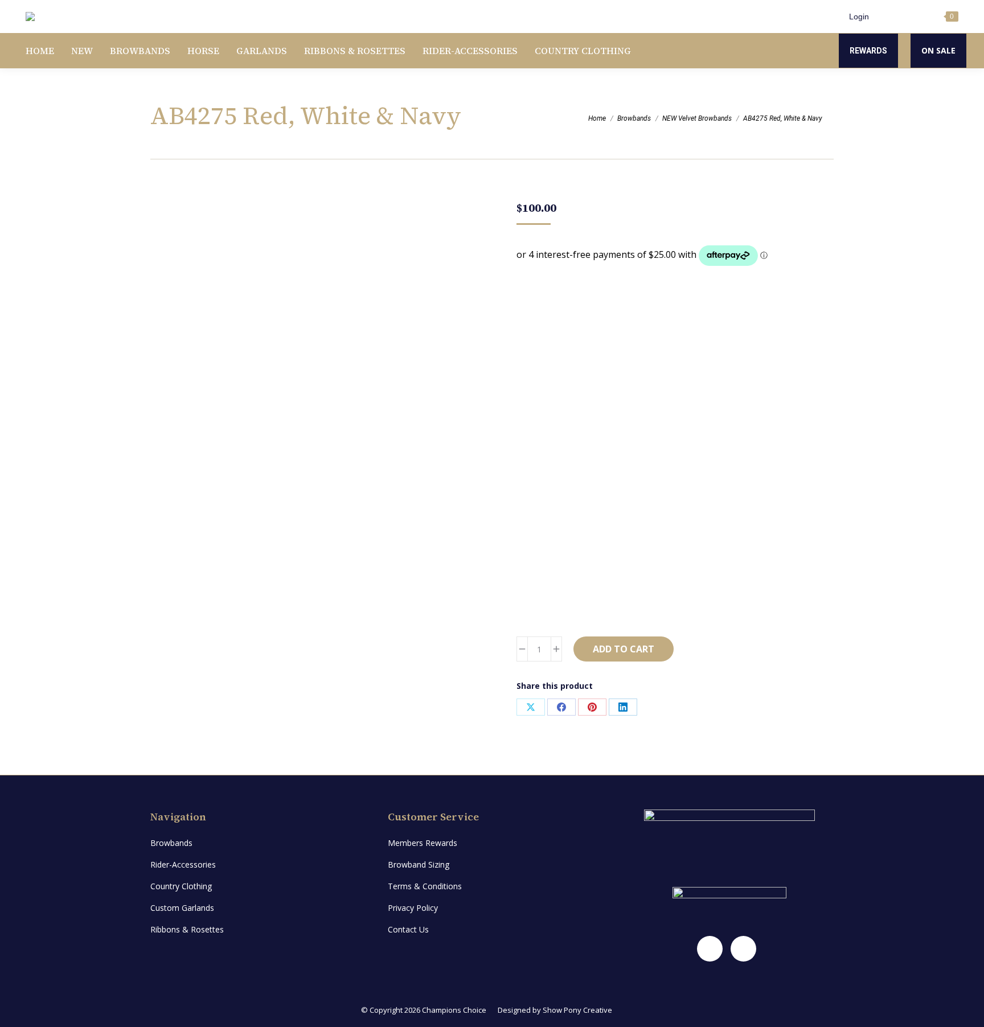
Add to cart (623, 649)
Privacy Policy (413, 907)
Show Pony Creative (577, 1010)
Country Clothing (181, 886)
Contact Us (408, 929)
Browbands (171, 842)
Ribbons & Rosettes (187, 929)
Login (859, 16)
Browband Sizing (418, 864)
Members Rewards (422, 842)
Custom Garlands (182, 907)
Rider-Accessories (183, 864)
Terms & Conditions (425, 886)
